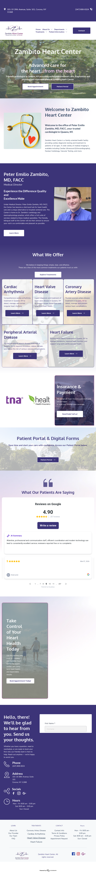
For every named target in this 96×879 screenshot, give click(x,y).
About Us (13, 830)
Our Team (13, 836)
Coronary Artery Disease (36, 830)
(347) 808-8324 (82, 9)
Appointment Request (59, 838)
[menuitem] (38, 29)
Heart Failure (36, 842)
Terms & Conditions (59, 833)
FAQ (13, 838)
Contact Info (59, 830)
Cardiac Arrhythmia (36, 834)
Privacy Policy (59, 836)
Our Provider (13, 833)
